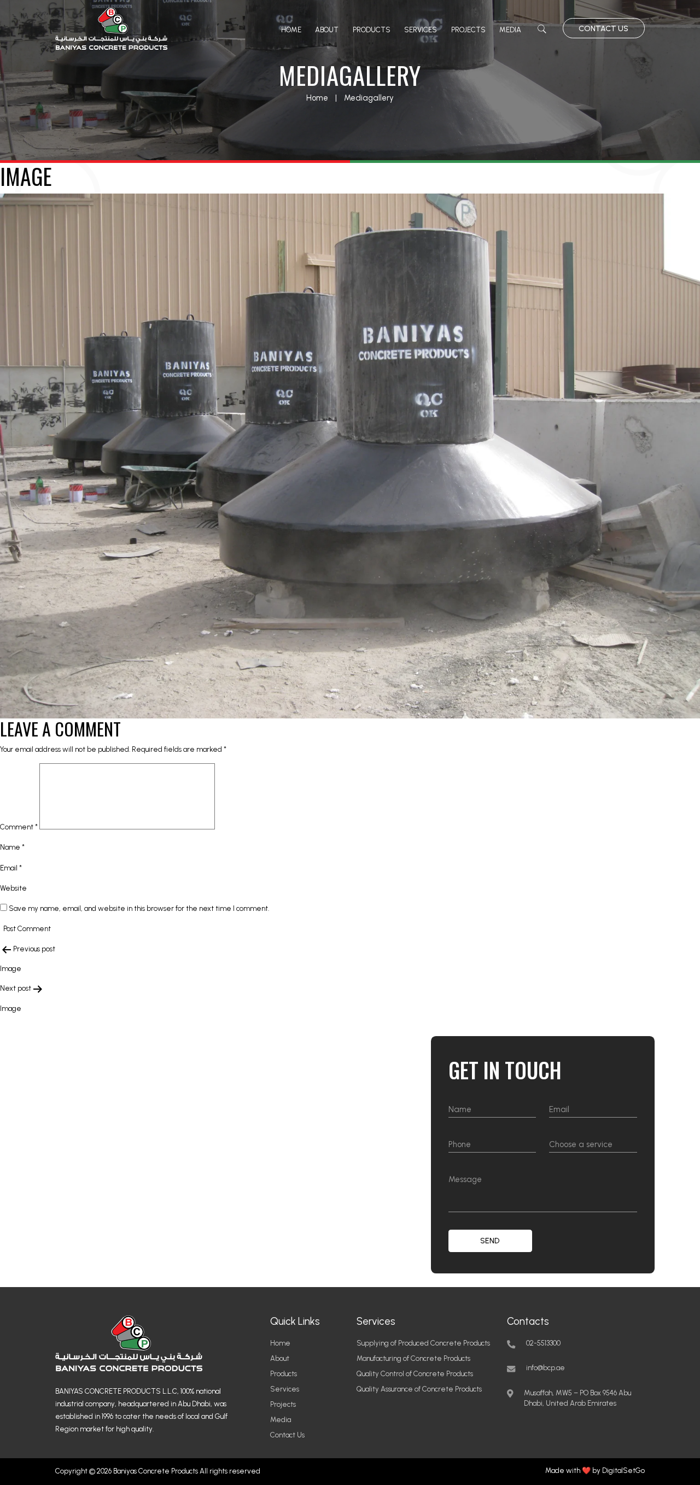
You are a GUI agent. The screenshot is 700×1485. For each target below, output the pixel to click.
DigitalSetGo (623, 1470)
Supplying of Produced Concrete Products (423, 1343)
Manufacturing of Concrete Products (413, 1358)
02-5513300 (543, 1343)
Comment (19, 827)
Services (420, 30)
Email (11, 868)
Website (13, 888)
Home (291, 30)
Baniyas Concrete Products (155, 1471)
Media (510, 30)
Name (12, 847)
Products (371, 30)
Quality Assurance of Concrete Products (419, 1389)
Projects (468, 30)
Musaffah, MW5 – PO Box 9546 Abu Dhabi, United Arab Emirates (577, 1398)
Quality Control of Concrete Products (415, 1374)
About (327, 30)
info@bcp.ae (545, 1368)
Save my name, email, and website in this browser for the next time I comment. (139, 908)
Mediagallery (369, 98)
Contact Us (603, 28)
